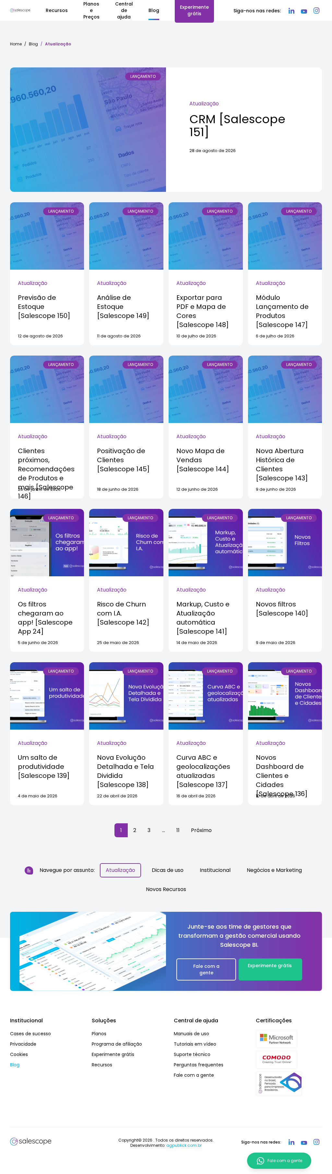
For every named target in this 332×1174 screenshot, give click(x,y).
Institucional (215, 870)
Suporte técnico (192, 1054)
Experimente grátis (270, 965)
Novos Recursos (166, 889)
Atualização (204, 103)
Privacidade (23, 1044)
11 (178, 830)
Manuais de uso (191, 1033)
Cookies (19, 1054)
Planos (99, 1033)
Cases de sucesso (30, 1033)
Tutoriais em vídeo (195, 1044)
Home (16, 44)
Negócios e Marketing (274, 870)
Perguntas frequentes (198, 1065)
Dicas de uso (168, 870)
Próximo (201, 830)
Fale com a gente (206, 969)
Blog (33, 44)
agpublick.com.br (184, 1145)
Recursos (102, 1065)
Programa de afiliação (117, 1044)
